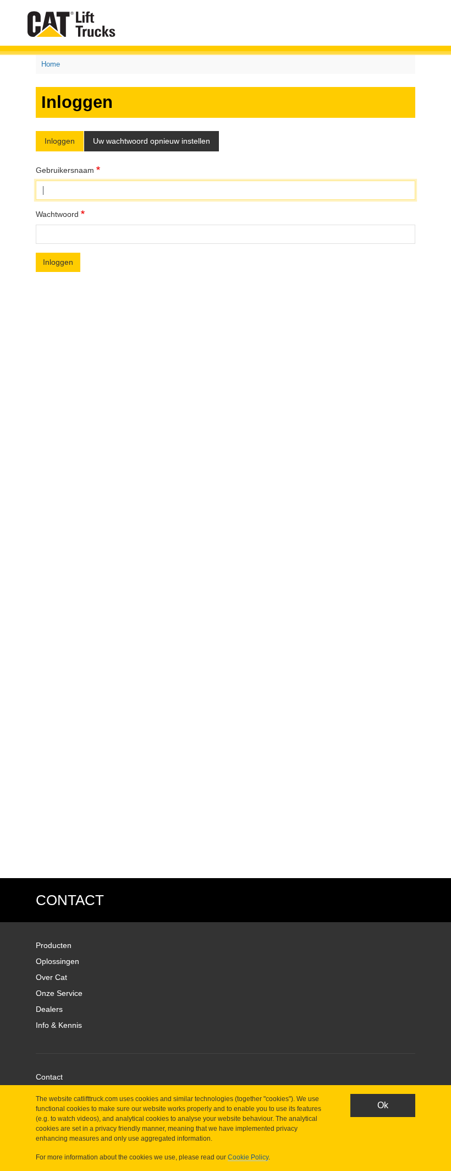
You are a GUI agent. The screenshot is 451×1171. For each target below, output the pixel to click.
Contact (49, 1076)
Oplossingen (57, 961)
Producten (54, 945)
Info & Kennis (59, 1025)
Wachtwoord (57, 214)
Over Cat (51, 977)
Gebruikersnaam (65, 170)
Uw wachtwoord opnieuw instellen (151, 141)
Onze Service (59, 993)
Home (50, 64)
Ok (382, 1105)
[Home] (74, 24)
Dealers (49, 1009)
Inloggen (60, 141)
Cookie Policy (248, 1157)
